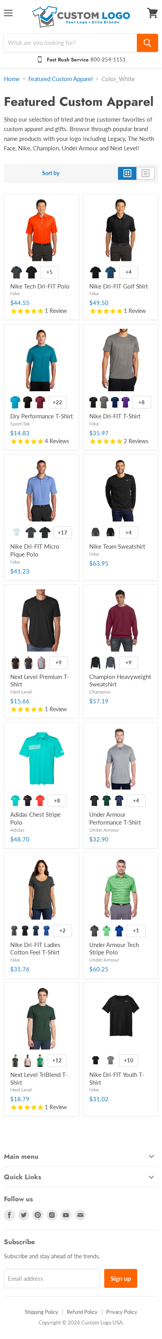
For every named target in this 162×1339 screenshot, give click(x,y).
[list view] (145, 173)
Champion (100, 692)
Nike (15, 293)
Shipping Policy (41, 1312)
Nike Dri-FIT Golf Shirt (118, 286)
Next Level (21, 692)
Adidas (17, 830)
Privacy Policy (121, 1312)
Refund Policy (82, 1312)
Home (12, 79)
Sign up (120, 1278)
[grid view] (127, 173)
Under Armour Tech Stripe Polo (114, 948)
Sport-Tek (20, 424)
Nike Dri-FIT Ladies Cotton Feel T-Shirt (35, 948)
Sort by (50, 173)
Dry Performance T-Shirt (41, 416)
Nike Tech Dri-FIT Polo (40, 286)
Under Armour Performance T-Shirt (115, 818)
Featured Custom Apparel (60, 79)
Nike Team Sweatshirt (117, 546)
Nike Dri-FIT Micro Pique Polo (34, 550)
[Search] (147, 43)
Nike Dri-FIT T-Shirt (114, 416)
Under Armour (104, 830)
